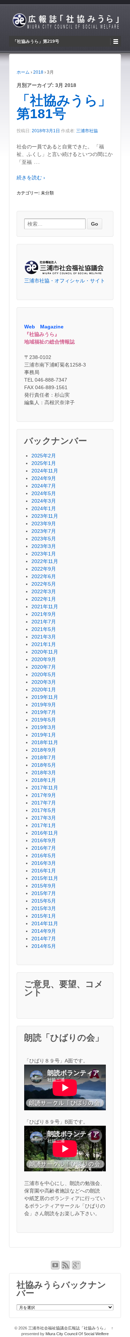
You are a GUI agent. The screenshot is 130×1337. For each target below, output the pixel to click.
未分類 (47, 192)
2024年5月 (43, 493)
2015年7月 (43, 893)
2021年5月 (43, 629)
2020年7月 (43, 667)
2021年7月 (43, 621)
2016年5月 (43, 855)
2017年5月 (43, 810)
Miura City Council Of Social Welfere (77, 1334)
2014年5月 (43, 946)
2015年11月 (44, 878)
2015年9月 (43, 886)
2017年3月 (43, 818)
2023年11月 (44, 516)
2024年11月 (44, 471)
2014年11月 (44, 923)
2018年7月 (43, 757)
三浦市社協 (87, 130)
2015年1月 (43, 916)
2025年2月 (43, 455)
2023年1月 (43, 554)
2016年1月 (43, 870)
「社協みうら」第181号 (64, 107)
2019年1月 (43, 735)
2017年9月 (43, 795)
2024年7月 (43, 486)
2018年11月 (44, 742)
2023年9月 (43, 523)
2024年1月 (43, 508)
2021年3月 (43, 637)
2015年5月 (43, 901)
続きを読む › (31, 177)
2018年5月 (43, 765)
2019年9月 (43, 704)
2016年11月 (44, 833)
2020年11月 (44, 652)
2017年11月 (44, 787)
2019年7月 (43, 712)
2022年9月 (43, 569)
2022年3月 (43, 591)
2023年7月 (43, 531)
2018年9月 (43, 750)
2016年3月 (43, 863)
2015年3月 (43, 908)
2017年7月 (43, 803)
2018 (38, 72)
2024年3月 (43, 501)
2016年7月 (43, 848)
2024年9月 (43, 478)
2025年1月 (43, 463)
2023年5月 (43, 538)
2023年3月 (43, 546)
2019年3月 (43, 727)
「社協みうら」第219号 (36, 41)
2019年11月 (44, 697)
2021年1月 (43, 644)
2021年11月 (44, 606)
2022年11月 (44, 561)
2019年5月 (43, 720)
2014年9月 (43, 931)
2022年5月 (43, 584)
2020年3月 (43, 682)
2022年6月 (43, 576)
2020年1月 (43, 689)
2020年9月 (43, 659)
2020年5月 (43, 674)
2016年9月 (43, 840)
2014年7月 (43, 938)
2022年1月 (43, 599)
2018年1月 (43, 780)
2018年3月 (43, 772)
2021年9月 (43, 614)
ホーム (23, 72)
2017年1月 (43, 825)
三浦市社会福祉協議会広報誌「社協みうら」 (68, 1328)
